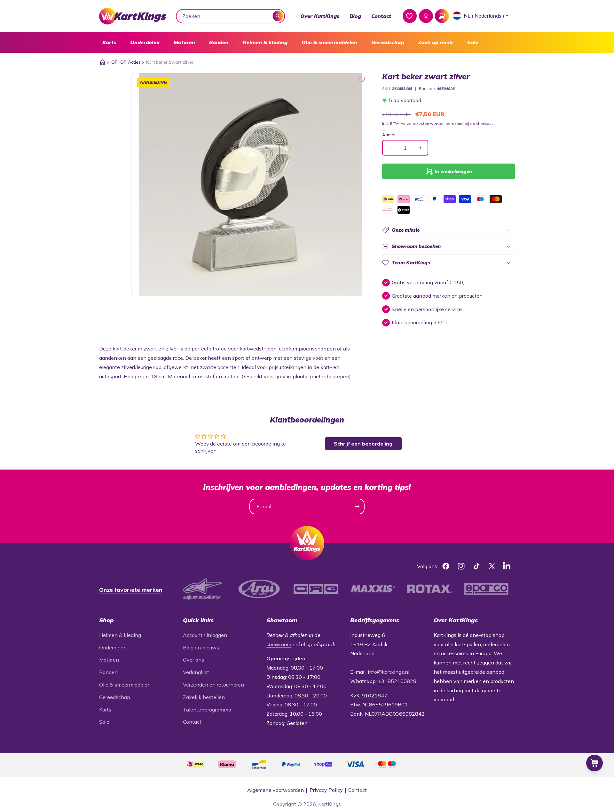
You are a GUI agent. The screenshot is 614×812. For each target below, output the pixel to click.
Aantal (388, 134)
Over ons (193, 659)
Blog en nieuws (201, 647)
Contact (381, 16)
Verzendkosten (415, 123)
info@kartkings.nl (388, 672)
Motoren (184, 42)
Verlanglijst (196, 672)
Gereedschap (387, 42)
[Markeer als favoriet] (361, 79)
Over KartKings (319, 16)
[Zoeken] (278, 16)
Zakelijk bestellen (204, 697)
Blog (355, 16)
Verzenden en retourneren (213, 684)
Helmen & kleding (264, 42)
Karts (109, 42)
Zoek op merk (435, 42)
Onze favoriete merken (130, 589)
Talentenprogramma (207, 709)
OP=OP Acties (126, 62)
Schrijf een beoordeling (363, 443)
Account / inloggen (205, 635)
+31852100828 (397, 681)
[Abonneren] (357, 506)
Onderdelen (145, 42)
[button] (109, 42)
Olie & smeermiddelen (329, 42)
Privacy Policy (326, 790)
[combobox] (230, 16)
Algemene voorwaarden (275, 790)
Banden (218, 42)
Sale (472, 42)
